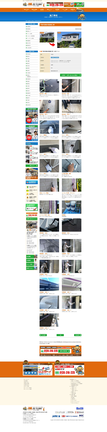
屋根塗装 (57, 57)
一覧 (60, 335)
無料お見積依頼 (63, 351)
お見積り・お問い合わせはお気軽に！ (70, 75)
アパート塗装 (29, 33)
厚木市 (28, 90)
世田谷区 (28, 54)
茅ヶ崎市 (28, 95)
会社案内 (42, 10)
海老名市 (29, 76)
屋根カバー (29, 31)
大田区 (28, 58)
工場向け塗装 (73, 393)
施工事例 (57, 10)
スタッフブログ (73, 400)
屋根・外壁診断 (73, 396)
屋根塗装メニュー (74, 386)
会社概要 (29, 256)
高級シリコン (74, 387)
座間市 (28, 68)
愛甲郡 (28, 83)
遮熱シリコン (74, 389)
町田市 (28, 70)
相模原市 (28, 93)
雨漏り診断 (73, 394)
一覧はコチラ (31, 165)
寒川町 (28, 102)
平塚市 (28, 100)
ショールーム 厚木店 (28, 387)
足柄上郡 (28, 104)
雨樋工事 (28, 45)
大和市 (28, 86)
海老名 (28, 75)
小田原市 (28, 72)
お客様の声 (72, 10)
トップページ (27, 379)
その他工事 (29, 47)
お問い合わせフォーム (32, 218)
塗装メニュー (49, 10)
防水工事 (28, 43)
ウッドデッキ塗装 (30, 38)
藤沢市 (28, 97)
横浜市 (28, 56)
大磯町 (28, 61)
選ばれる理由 (34, 10)
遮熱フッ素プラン (75, 390)
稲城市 (28, 81)
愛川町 (28, 63)
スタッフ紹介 (65, 10)
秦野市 (28, 88)
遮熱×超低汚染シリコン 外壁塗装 (76, 383)
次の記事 (43, 335)
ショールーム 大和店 (28, 389)
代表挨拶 (29, 260)
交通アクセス (30, 268)
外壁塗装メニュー (73, 379)
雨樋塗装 (28, 40)
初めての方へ (26, 10)
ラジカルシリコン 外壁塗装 (75, 382)
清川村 (28, 65)
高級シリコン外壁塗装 (75, 380)
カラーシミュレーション (75, 401)
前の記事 (77, 335)
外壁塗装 (53, 57)
